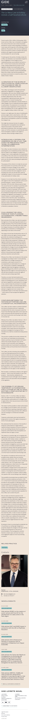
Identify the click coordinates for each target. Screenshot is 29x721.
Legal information (4, 711)
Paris (3, 30)
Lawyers (4, 694)
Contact (17, 699)
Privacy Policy (4, 716)
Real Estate (4, 547)
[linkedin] (2, 702)
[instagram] (9, 702)
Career (17, 694)
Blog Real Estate (20, 698)
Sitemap (3, 713)
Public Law (4, 24)
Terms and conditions (5, 715)
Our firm (4, 699)
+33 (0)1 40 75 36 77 (8, 595)
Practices (4, 695)
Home (2, 5)
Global (3, 697)
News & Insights (8, 5)
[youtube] (6, 702)
